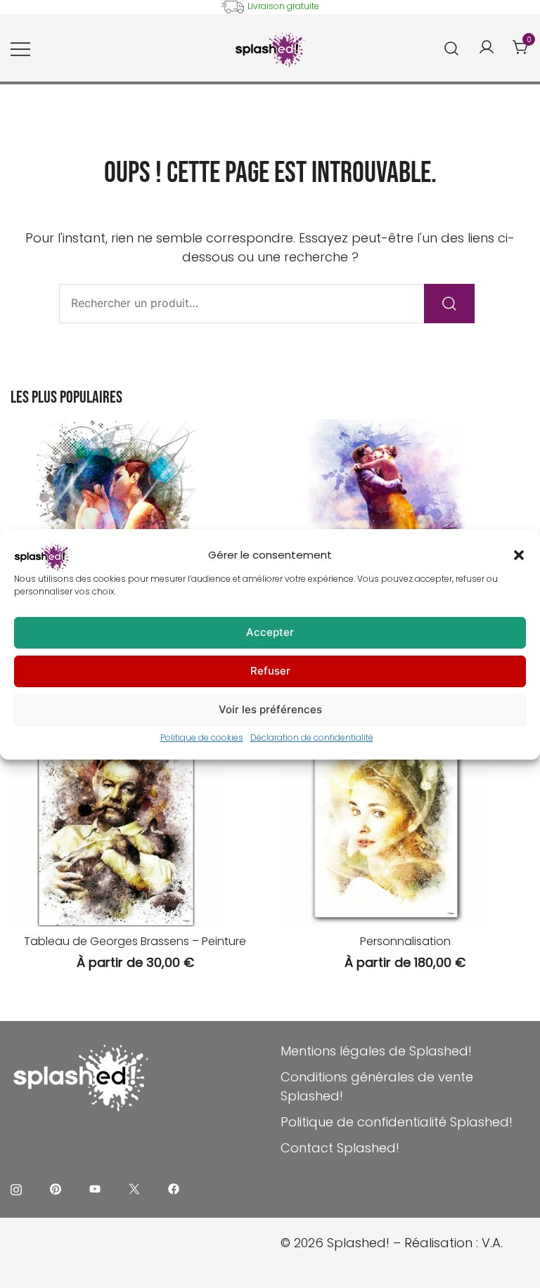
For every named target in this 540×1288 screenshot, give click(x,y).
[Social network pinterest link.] (55, 1188)
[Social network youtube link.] (95, 1188)
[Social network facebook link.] (173, 1188)
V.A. (492, 1242)
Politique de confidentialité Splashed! (397, 1122)
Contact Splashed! (340, 1148)
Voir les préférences (270, 709)
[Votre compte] (486, 48)
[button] (519, 555)
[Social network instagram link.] (16, 1188)
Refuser (270, 670)
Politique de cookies (201, 737)
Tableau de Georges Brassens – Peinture (135, 941)
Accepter (270, 632)
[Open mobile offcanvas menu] (20, 48)
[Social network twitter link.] (134, 1188)
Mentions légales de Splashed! (376, 1051)
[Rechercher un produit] (452, 48)
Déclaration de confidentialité (311, 737)
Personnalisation (405, 941)
